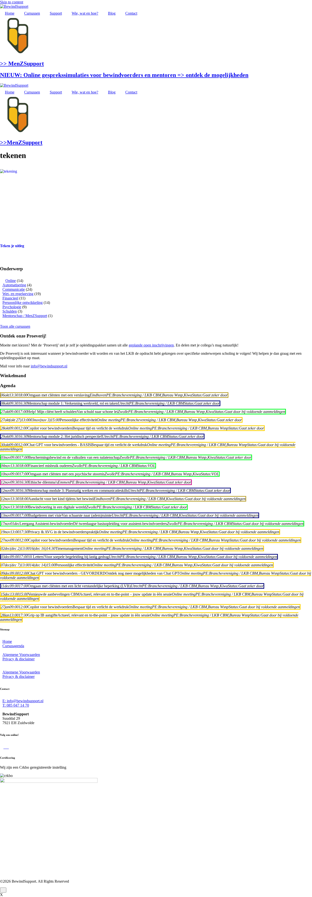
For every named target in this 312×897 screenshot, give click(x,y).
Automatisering (14, 285)
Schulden (9, 311)
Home (9, 13)
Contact (131, 13)
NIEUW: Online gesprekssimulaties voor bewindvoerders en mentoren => (124, 75)
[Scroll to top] (3, 890)
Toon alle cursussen (15, 326)
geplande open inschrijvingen (151, 345)
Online (10, 281)
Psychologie (11, 307)
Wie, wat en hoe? (85, 13)
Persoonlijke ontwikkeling (22, 302)
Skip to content (11, 2)
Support (56, 13)
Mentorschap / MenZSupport (24, 316)
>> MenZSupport (22, 63)
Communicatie (13, 289)
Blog (112, 13)
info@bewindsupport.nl (49, 366)
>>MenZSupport (21, 142)
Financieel (10, 298)
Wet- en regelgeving (17, 294)
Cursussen (32, 13)
